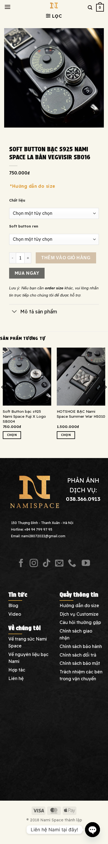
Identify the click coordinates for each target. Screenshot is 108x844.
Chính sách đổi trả (78, 655)
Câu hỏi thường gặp (80, 622)
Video (14, 614)
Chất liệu (17, 200)
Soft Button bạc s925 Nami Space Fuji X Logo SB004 (24, 416)
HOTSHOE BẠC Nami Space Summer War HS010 (81, 414)
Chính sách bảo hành (81, 646)
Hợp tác (16, 670)
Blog (13, 605)
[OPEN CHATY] (92, 829)
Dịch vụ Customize (79, 614)
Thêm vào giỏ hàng (65, 257)
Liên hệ (16, 678)
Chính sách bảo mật (80, 663)
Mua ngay (27, 273)
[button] (7, 7)
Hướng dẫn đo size (79, 605)
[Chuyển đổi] (14, 312)
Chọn (12, 435)
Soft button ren (23, 226)
